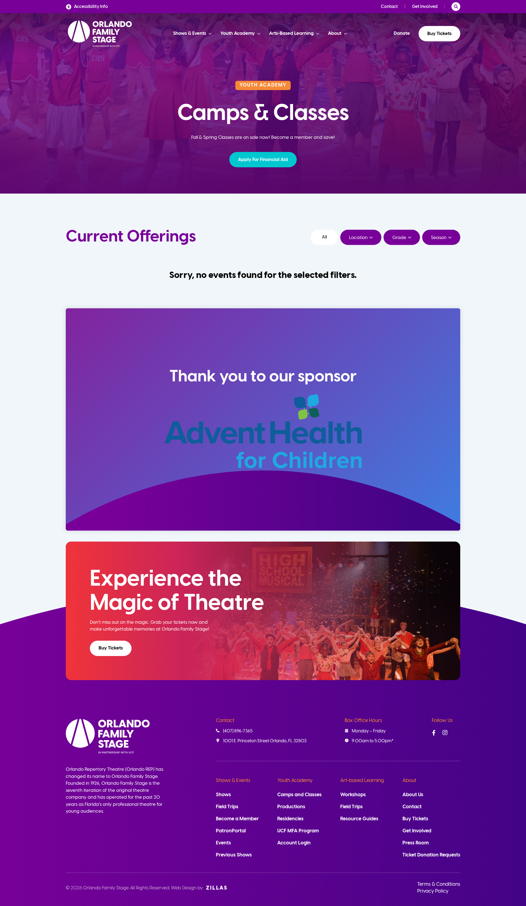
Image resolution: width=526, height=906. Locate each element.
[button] (263, 159)
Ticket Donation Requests (431, 855)
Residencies (290, 819)
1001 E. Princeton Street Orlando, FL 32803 (265, 741)
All (324, 237)
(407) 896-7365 (238, 731)
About (409, 780)
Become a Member (237, 819)
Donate (402, 33)
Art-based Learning (362, 780)
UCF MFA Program (298, 831)
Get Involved (425, 6)
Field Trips (227, 807)
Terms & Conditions (438, 884)
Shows (223, 795)
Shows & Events (233, 780)
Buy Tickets (439, 33)
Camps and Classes (299, 795)
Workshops (353, 795)
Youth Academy (295, 780)
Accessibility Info (91, 6)
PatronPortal (231, 831)
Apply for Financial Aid (263, 159)
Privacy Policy (432, 891)
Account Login (294, 843)
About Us (412, 795)
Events (223, 843)
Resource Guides (359, 819)
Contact (389, 6)
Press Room (415, 843)
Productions (291, 807)
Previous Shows (234, 855)
